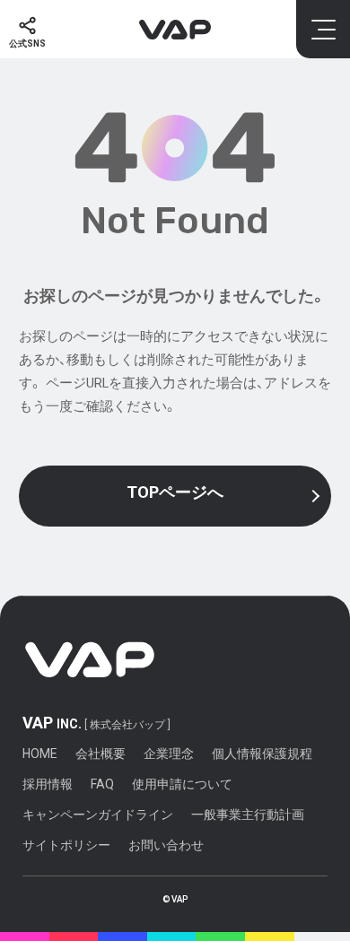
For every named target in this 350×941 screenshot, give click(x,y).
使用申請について (182, 784)
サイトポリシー (66, 845)
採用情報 (47, 784)
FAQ (102, 784)
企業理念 (169, 753)
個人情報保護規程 (262, 753)
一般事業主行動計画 (247, 814)
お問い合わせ (166, 845)
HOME (39, 753)
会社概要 (100, 753)
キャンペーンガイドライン (97, 814)
